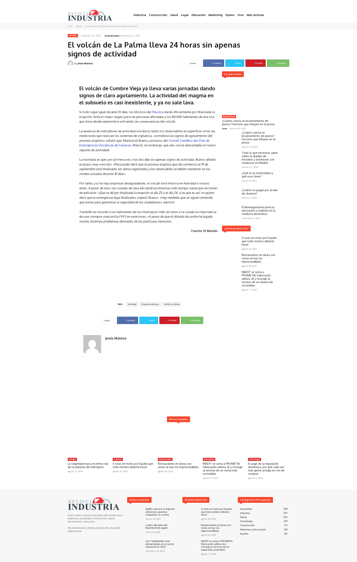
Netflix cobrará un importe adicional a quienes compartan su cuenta (160, 511)
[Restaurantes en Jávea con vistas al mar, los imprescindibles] (230, 260)
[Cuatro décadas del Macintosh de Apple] (135, 530)
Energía (72, 459)
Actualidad (209, 459)
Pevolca (158, 112)
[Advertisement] (148, 267)
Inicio (70, 26)
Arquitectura (229, 116)
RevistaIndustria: (77, 527)
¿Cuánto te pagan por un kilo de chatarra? (260, 191)
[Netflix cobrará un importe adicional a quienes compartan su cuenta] (135, 514)
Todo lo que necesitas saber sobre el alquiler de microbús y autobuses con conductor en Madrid (260, 158)
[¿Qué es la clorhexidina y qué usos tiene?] (230, 178)
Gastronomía (165, 459)
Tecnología (254, 459)
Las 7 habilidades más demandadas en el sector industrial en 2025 (160, 544)
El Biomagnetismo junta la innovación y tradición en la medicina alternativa (258, 210)
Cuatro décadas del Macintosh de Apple (157, 526)
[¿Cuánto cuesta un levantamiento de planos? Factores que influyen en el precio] (250, 97)
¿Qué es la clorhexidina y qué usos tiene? (257, 174)
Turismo (118, 459)
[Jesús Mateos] (71, 63)
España (79, 26)
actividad (132, 304)
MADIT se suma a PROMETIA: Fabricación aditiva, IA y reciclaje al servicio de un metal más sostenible (257, 278)
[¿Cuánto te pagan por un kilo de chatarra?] (230, 195)
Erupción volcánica (150, 304)
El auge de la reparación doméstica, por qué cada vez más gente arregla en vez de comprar (266, 468)
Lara (224, 128)
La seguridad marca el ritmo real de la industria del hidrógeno (88, 465)
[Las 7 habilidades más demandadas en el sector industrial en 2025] (135, 546)
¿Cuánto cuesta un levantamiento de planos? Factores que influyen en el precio (248, 122)
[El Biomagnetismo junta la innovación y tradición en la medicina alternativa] (230, 212)
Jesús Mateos (85, 63)
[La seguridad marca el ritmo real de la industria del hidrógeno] (88, 441)
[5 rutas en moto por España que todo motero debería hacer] (230, 243)
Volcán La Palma (172, 304)
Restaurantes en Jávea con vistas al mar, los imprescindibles (258, 258)
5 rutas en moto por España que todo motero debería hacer (259, 241)
